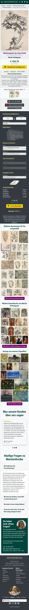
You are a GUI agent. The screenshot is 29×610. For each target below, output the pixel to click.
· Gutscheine (18, 581)
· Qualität (17, 575)
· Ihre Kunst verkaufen (20, 574)
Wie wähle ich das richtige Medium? (14, 504)
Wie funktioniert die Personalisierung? (9, 467)
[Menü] (1, 2)
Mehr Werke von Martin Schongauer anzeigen (14, 346)
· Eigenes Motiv (19, 572)
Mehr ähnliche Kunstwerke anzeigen (14, 298)
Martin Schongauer (7, 7)
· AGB (3, 574)
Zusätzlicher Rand (6, 121)
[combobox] (14, 123)
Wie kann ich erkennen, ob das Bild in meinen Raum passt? (14, 498)
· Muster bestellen (19, 583)
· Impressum (5, 572)
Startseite (3, 5)
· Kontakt (4, 570)
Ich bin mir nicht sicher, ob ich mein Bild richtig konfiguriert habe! (14, 511)
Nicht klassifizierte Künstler (19, 5)
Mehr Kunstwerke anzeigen (14, 404)
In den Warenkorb (15, 206)
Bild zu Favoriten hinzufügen (15, 105)
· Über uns (4, 581)
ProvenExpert (10, 441)
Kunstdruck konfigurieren (15, 67)
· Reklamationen (5, 579)
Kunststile (9, 5)
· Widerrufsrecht (5, 577)
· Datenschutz (5, 575)
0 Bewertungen (17, 108)
